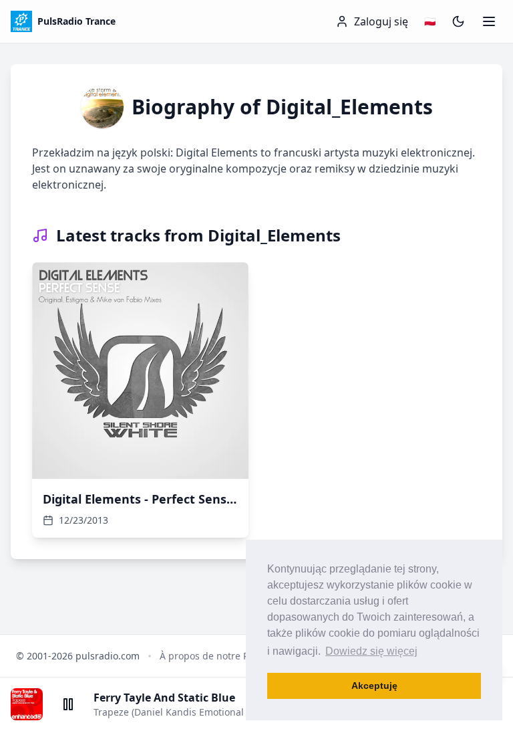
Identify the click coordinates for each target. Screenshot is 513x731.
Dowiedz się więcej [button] (371, 651)
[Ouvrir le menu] (489, 21)
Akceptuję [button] (374, 685)
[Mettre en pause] (68, 704)
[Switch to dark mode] (458, 21)
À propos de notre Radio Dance (229, 655)
